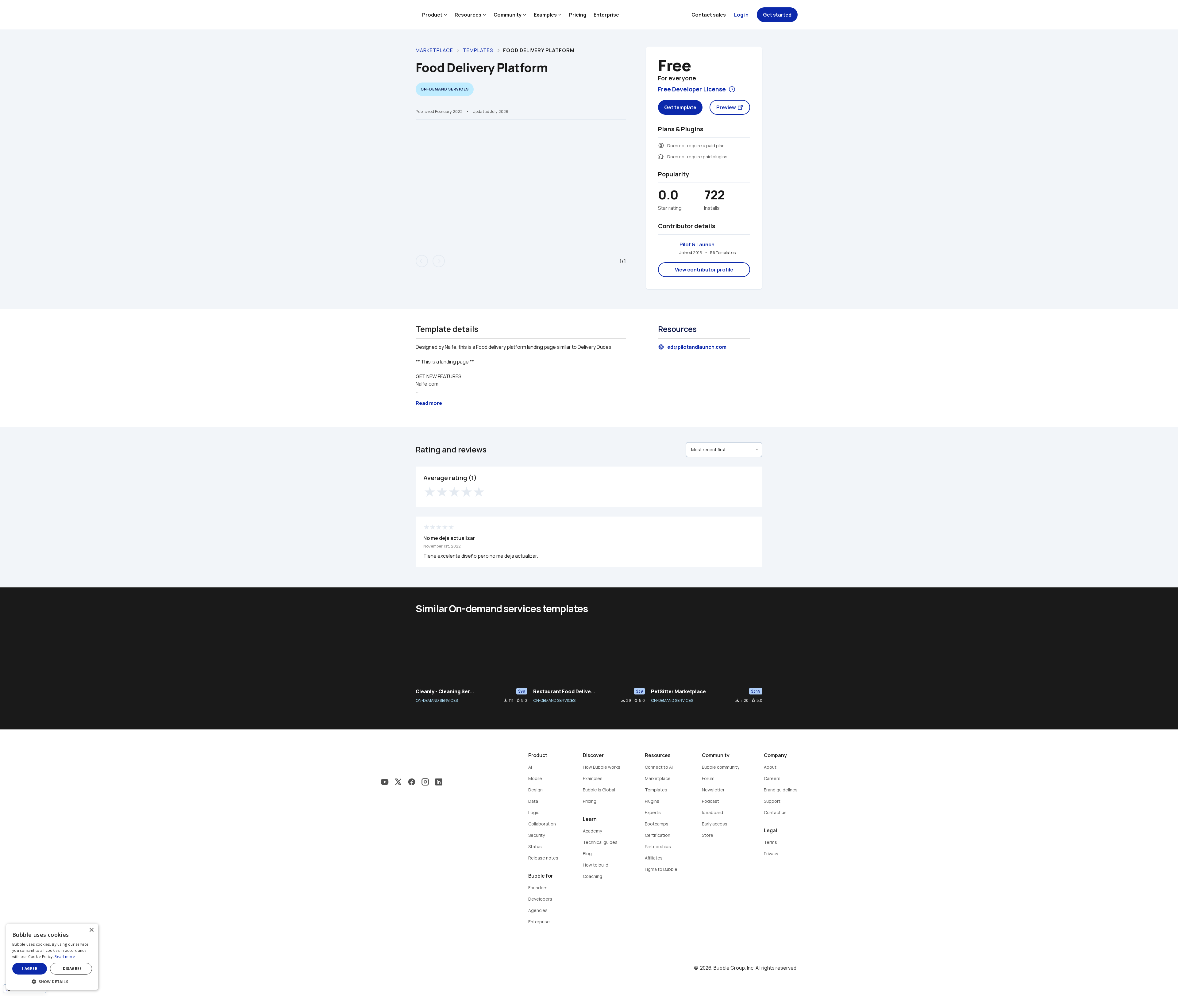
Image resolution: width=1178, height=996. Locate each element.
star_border (518, 700)
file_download (505, 700)
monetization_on (661, 145)
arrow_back (422, 261)
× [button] (91, 930)
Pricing (577, 14)
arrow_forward (439, 261)
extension (661, 156)
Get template (680, 107)
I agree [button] (29, 968)
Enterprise (606, 14)
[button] (52, 981)
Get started (777, 14)
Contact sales (708, 14)
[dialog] (52, 957)
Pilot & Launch (696, 244)
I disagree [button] (71, 968)
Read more (65, 956)
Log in (741, 14)
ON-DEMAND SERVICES (437, 700)
